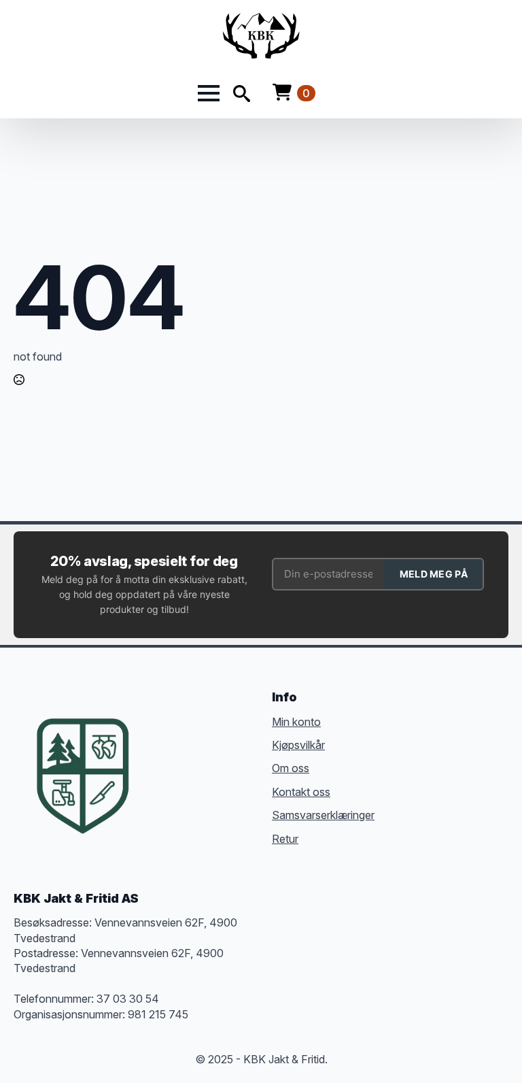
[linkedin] (232, 755)
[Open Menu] (209, 93)
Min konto (296, 722)
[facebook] (159, 755)
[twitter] (183, 755)
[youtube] (159, 779)
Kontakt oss (301, 792)
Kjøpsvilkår (298, 745)
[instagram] (208, 755)
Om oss (290, 768)
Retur (285, 839)
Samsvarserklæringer (323, 815)
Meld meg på (434, 574)
